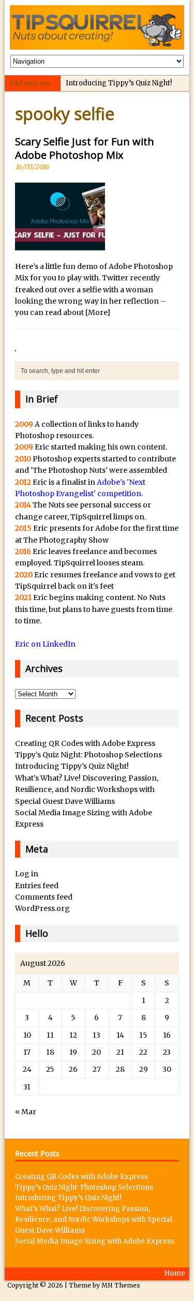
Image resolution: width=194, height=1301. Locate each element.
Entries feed (36, 885)
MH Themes (120, 1285)
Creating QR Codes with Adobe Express (85, 743)
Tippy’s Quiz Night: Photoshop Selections (88, 754)
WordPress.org (42, 908)
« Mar (25, 1111)
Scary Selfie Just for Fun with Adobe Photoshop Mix (84, 148)
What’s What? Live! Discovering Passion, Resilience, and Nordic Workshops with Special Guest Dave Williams (86, 789)
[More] (97, 312)
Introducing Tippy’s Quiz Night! (119, 83)
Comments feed (43, 897)
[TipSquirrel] (97, 27)
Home (174, 1273)
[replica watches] (15, 345)
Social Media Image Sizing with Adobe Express (94, 1241)
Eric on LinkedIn (45, 644)
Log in (26, 873)
